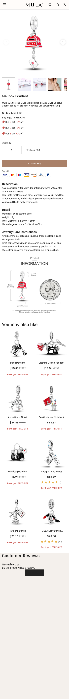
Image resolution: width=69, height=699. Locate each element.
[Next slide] (63, 42)
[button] (8, 84)
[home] (35, 5)
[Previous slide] (6, 42)
